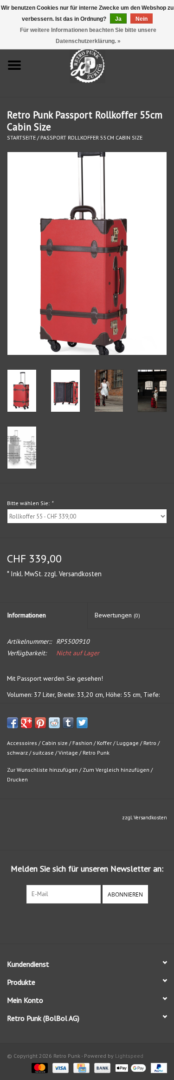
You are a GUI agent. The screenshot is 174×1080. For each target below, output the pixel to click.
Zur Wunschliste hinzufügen (42, 769)
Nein (141, 19)
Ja (118, 19)
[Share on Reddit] (54, 722)
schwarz (17, 752)
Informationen (26, 615)
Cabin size (55, 742)
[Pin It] (40, 722)
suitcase (43, 752)
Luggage (127, 742)
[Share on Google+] (26, 722)
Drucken (17, 779)
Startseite (21, 137)
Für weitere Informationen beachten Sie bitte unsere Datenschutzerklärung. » (88, 35)
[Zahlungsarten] (38, 1067)
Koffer (104, 742)
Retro (149, 742)
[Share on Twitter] (82, 722)
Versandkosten (80, 573)
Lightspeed (129, 1055)
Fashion (82, 742)
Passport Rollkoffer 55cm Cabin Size (91, 137)
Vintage (68, 752)
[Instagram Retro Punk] (95, 922)
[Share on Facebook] (12, 722)
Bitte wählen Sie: (30, 503)
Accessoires (22, 742)
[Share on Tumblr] (68, 722)
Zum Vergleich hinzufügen (117, 769)
